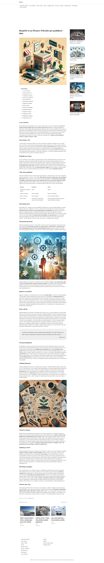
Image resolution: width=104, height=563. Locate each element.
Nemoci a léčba (39, 5)
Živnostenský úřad (27, 99)
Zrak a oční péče (23, 7)
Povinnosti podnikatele (28, 107)
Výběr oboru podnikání (28, 97)
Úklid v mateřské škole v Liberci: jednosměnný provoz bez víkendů (27, 520)
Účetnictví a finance (27, 111)
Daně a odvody (26, 105)
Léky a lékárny (32, 5)
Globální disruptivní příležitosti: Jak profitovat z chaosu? (76, 95)
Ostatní (45, 5)
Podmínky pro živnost (27, 95)
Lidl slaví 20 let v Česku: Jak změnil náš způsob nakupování (42, 520)
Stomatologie (74, 5)
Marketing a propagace (27, 115)
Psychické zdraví (67, 5)
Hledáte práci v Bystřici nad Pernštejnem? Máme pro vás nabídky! (76, 76)
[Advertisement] (52, 16)
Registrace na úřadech (27, 103)
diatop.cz (21, 2)
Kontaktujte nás (31, 498)
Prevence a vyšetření (59, 5)
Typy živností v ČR (27, 92)
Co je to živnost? (26, 90)
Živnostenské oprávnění (28, 101)
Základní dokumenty (27, 109)
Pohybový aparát (51, 5)
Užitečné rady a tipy (27, 117)
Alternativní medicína (24, 5)
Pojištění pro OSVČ (27, 113)
